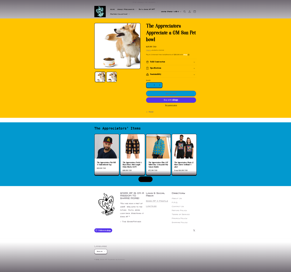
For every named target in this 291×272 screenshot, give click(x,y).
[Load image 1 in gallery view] (100, 77)
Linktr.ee (151, 206)
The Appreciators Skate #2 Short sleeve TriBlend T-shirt (183, 165)
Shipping (148, 50)
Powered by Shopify (116, 259)
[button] (126, 9)
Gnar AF (103, 259)
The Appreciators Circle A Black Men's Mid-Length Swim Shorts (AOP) (132, 165)
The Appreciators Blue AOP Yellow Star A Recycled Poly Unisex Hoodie (158, 165)
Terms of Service (181, 214)
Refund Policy (179, 210)
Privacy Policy (179, 218)
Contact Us (178, 206)
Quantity (148, 80)
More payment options (171, 105)
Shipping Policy (179, 222)
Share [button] (151, 112)
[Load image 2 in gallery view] (111, 77)
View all (145, 179)
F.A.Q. (175, 203)
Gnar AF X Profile (157, 201)
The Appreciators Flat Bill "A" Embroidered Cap (106, 164)
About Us (177, 198)
